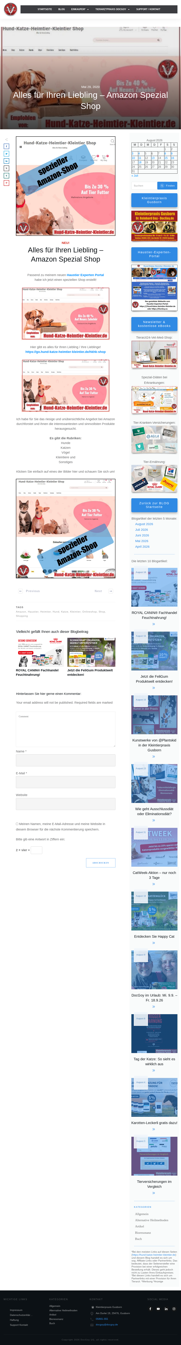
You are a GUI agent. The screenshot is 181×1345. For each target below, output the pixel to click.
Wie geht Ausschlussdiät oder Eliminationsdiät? (154, 792)
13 (152, 157)
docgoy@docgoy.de (107, 1324)
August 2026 (144, 524)
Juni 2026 (142, 535)
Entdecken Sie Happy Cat (154, 917)
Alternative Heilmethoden (151, 1220)
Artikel (139, 1226)
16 (172, 157)
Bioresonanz (143, 1232)
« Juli (135, 175)
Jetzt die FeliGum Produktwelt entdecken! (91, 659)
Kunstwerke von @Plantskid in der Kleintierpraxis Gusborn (154, 726)
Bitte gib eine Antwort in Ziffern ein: (40, 839)
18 (139, 162)
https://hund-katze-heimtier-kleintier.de (153, 1254)
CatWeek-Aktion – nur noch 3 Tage (154, 856)
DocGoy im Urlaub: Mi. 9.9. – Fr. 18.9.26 (154, 979)
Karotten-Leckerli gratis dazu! (154, 1103)
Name (21, 751)
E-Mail (21, 773)
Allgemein (141, 1214)
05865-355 (102, 1318)
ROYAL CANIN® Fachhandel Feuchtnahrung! (40, 659)
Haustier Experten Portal (85, 275)
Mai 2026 (141, 541)
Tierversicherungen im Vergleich (154, 1165)
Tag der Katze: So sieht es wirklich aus (154, 1042)
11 (139, 157)
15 (166, 157)
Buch (138, 1239)
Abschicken (100, 863)
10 (133, 157)
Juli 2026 (141, 529)
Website (21, 795)
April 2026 (142, 546)
